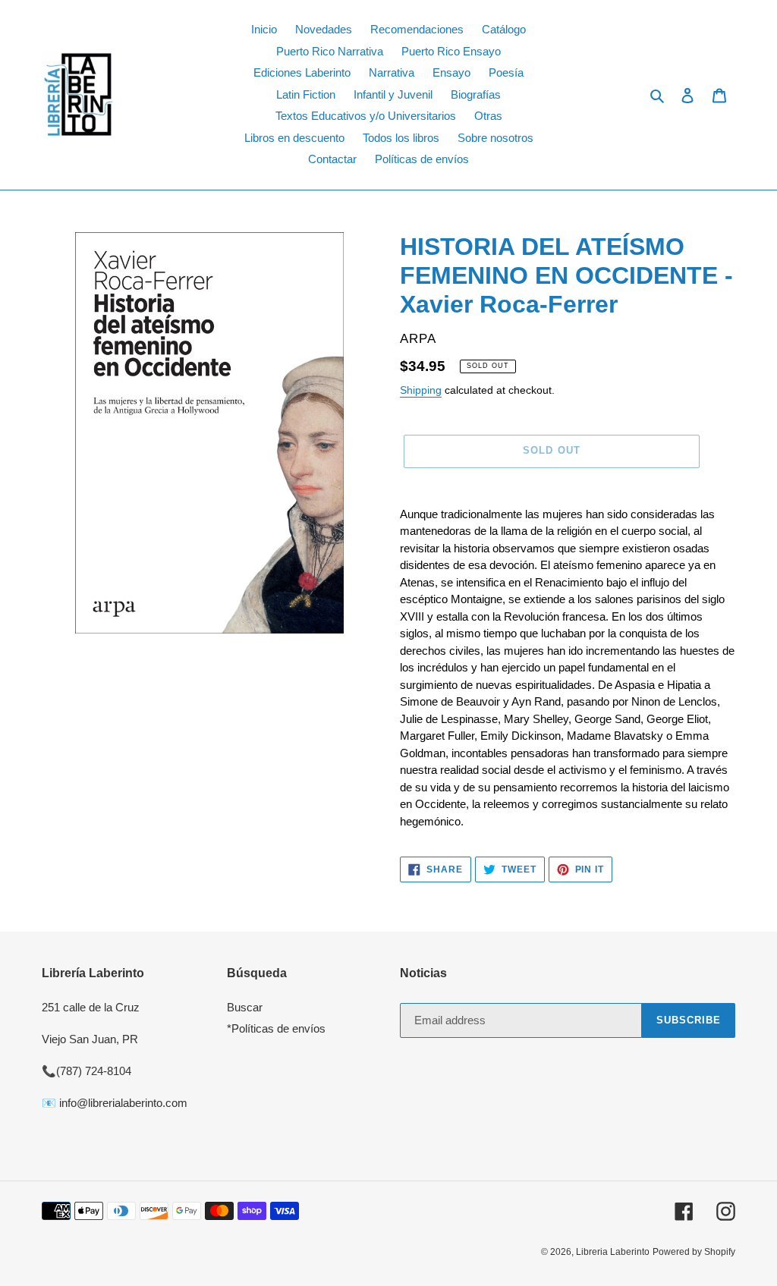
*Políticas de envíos (276, 1028)
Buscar (245, 1007)
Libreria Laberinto (613, 1252)
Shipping (421, 390)
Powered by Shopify (694, 1252)
